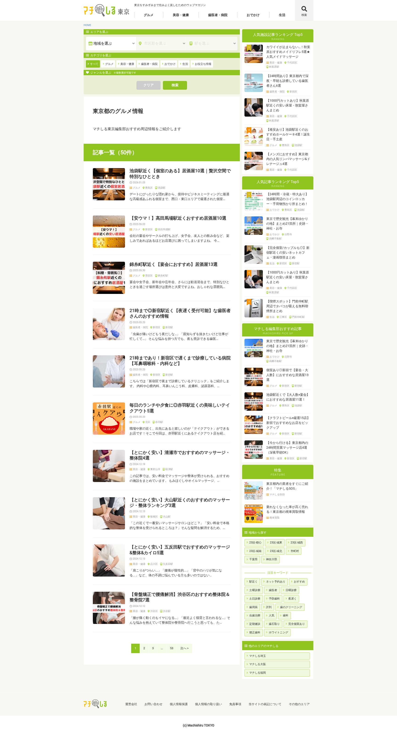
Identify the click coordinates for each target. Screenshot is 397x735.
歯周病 (253, 607)
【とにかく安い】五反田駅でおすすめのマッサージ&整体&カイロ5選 (180, 550)
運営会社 (131, 704)
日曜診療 (291, 590)
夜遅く (292, 598)
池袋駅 (161, 188)
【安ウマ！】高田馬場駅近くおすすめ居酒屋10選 (178, 218)
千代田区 (292, 62)
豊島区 (149, 188)
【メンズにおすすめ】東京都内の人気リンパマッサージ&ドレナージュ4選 (288, 159)
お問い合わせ (153, 704)
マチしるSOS (277, 494)
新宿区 (149, 229)
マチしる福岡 (257, 672)
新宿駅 (169, 327)
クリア (148, 85)
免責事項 (235, 704)
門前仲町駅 (298, 317)
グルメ (148, 15)
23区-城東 (276, 542)
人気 (271, 615)
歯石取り (274, 624)
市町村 (295, 551)
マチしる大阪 (257, 664)
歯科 (285, 615)
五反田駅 (168, 564)
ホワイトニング (278, 632)
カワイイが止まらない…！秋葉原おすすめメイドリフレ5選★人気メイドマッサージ (288, 51)
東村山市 (155, 469)
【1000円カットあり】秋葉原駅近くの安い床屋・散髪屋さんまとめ (287, 105)
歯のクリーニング (291, 607)
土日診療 (254, 598)
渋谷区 (154, 611)
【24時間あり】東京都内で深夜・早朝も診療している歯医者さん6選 (287, 80)
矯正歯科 (254, 632)
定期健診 (254, 624)
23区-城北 (276, 551)
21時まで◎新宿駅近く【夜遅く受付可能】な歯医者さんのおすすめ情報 (180, 313)
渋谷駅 (166, 611)
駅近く (253, 581)
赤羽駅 (159, 422)
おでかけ (253, 15)
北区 (147, 422)
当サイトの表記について (265, 704)
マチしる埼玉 (257, 655)
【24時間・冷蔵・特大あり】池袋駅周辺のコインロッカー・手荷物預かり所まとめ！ (287, 199)
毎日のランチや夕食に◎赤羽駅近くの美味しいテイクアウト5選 (180, 408)
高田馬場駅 (164, 229)
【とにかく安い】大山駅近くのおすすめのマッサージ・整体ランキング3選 (180, 502)
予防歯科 (274, 598)
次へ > (184, 648)
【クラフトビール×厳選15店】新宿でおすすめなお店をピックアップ (288, 422)
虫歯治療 (254, 615)
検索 (304, 15)
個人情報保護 (179, 704)
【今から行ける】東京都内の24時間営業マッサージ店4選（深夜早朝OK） (287, 447)
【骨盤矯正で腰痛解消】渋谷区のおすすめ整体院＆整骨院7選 (180, 597)
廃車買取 (274, 518)
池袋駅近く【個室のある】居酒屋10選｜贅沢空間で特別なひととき (180, 173)
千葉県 (253, 559)
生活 (282, 15)
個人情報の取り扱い (208, 704)
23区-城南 (255, 551)
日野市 (288, 234)
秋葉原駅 (274, 67)
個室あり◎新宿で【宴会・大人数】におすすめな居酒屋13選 (287, 375)
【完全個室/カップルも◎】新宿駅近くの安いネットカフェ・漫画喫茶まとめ (287, 252)
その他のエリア (299, 704)
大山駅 (166, 516)
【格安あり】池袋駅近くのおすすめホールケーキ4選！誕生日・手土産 (288, 134)
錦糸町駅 (163, 275)
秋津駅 (169, 469)
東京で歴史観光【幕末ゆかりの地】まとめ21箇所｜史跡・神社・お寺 (287, 223)
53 (171, 648)
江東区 (283, 317)
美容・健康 (181, 15)
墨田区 (149, 275)
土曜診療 (254, 590)
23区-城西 (297, 542)
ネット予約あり (275, 581)
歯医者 (273, 590)
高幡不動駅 (275, 238)
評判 (269, 607)
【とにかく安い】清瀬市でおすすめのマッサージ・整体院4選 (180, 455)
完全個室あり (296, 624)
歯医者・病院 (217, 15)
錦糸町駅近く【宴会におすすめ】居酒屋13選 (174, 264)
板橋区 (154, 516)
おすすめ (299, 581)
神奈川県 (271, 559)
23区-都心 (255, 542)
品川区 (154, 564)
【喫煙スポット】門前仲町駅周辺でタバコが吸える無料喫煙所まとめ (287, 306)
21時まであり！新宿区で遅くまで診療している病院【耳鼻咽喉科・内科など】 (180, 361)
